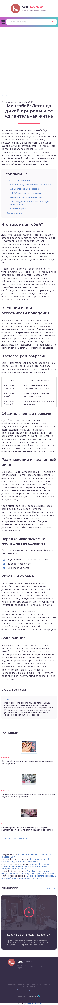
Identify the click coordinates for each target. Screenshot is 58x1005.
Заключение (14, 213)
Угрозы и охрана (16, 208)
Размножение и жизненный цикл (25, 197)
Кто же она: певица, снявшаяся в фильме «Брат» (26, 855)
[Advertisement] (29, 57)
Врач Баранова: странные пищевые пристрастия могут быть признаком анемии (28, 872)
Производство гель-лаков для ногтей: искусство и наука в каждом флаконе (28, 795)
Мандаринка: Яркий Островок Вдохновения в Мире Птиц (25, 860)
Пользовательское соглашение (29, 974)
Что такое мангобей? (19, 180)
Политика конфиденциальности (29, 990)
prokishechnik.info (33, 1003)
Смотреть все (51, 888)
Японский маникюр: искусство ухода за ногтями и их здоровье (28, 762)
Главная (5, 95)
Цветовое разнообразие (24, 189)
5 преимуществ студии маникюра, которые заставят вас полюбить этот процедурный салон (27, 828)
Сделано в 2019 (23, 996)
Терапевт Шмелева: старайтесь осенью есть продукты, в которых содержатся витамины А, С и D (25, 866)
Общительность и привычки (26, 193)
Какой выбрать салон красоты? (28, 934)
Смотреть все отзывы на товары (14, 838)
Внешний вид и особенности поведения (29, 184)
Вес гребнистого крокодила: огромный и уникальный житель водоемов (28, 877)
